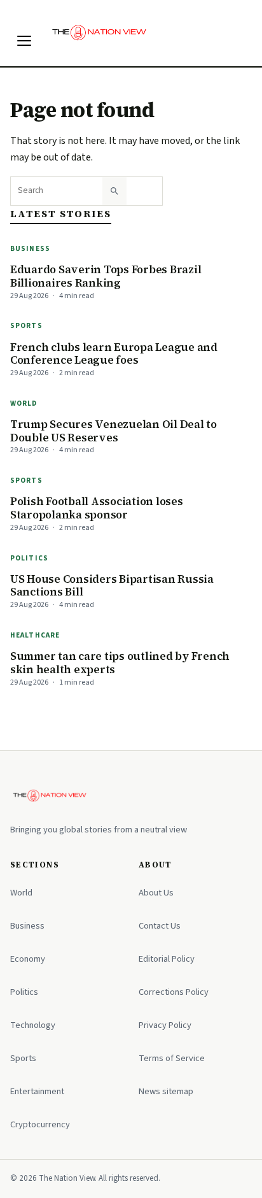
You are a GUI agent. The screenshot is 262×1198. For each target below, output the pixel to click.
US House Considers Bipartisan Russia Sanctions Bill (112, 586)
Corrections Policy (174, 992)
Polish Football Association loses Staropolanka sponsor (96, 508)
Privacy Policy (165, 1025)
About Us (156, 892)
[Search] (114, 191)
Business (30, 248)
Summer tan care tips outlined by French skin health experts (120, 663)
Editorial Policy (167, 959)
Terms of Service (172, 1058)
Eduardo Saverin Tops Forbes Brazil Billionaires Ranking (105, 276)
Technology (32, 1025)
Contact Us (160, 925)
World (24, 403)
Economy (27, 959)
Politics (29, 558)
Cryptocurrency (40, 1124)
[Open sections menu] (24, 41)
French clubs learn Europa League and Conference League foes (113, 354)
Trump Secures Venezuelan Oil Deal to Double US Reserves (113, 431)
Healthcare (35, 635)
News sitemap (166, 1091)
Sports (26, 326)
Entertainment (37, 1091)
